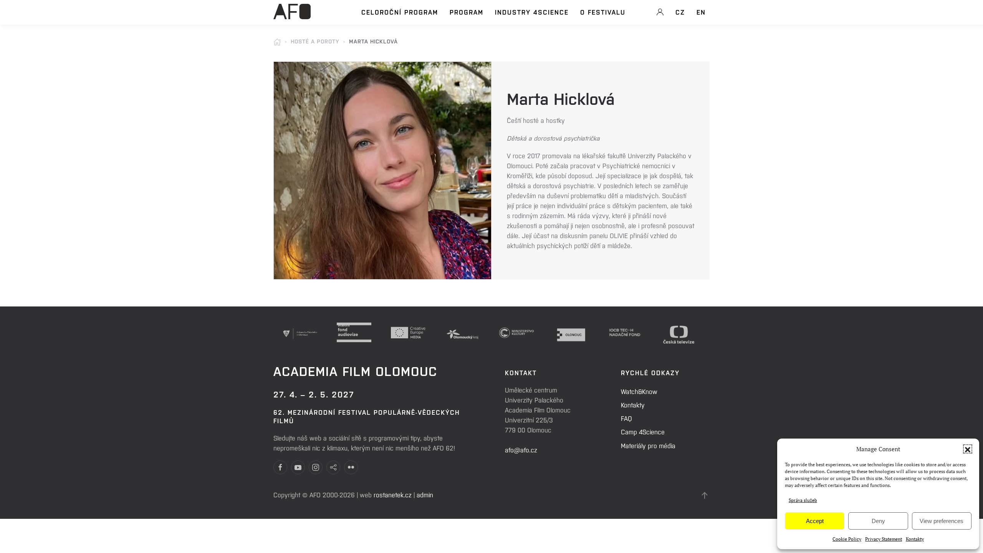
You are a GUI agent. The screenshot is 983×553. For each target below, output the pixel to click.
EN (701, 12)
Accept (815, 521)
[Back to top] (705, 495)
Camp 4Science (643, 431)
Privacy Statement (883, 539)
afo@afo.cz (521, 450)
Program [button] (466, 12)
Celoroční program (399, 12)
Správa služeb (803, 500)
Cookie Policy (846, 539)
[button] (967, 449)
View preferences (941, 521)
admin (425, 494)
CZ (680, 12)
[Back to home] (292, 15)
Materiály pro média (648, 445)
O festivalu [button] (603, 12)
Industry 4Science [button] (532, 12)
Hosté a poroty (315, 41)
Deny (878, 521)
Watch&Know (639, 391)
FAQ (626, 418)
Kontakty (915, 539)
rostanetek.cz (393, 494)
